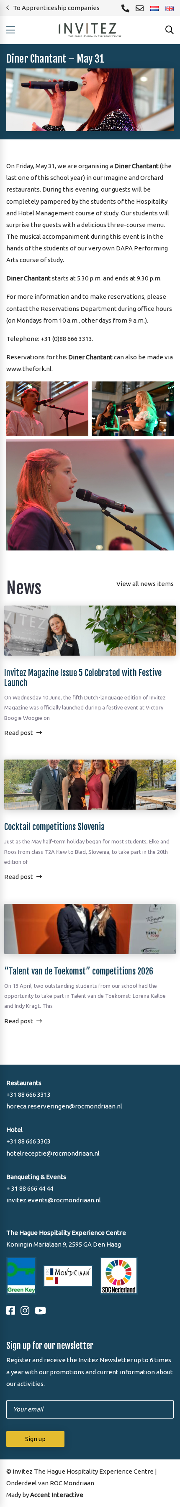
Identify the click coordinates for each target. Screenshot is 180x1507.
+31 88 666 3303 (28, 1141)
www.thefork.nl (28, 368)
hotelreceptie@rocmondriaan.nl (53, 1153)
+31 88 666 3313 (28, 1094)
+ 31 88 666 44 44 (29, 1188)
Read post (18, 732)
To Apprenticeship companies (56, 7)
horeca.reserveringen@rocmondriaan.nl (64, 1106)
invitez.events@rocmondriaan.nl (53, 1200)
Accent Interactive (56, 1494)
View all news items (145, 583)
